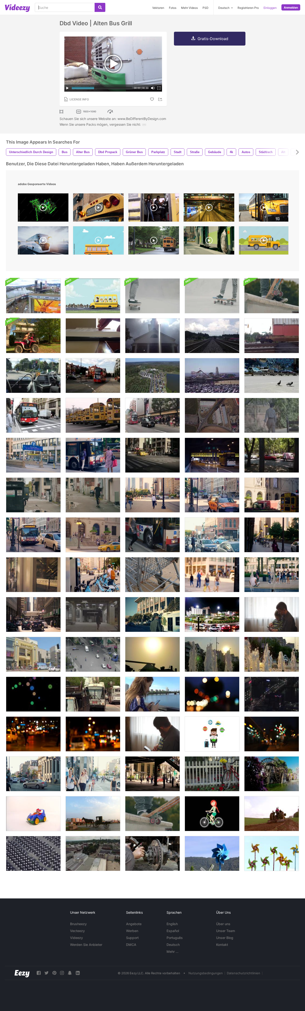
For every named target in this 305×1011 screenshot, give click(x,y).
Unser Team (225, 931)
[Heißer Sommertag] (152, 654)
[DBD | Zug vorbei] (271, 335)
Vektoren (158, 8)
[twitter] (46, 973)
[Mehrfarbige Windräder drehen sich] (271, 853)
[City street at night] (209, 208)
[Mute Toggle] (153, 88)
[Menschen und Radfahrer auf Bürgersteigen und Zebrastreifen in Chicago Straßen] (212, 534)
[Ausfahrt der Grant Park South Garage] (33, 455)
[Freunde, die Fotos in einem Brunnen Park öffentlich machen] (271, 574)
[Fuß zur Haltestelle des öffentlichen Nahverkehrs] (93, 614)
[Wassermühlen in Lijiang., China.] (271, 773)
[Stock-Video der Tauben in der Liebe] (271, 375)
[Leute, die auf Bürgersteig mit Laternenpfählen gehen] (271, 534)
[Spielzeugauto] (33, 813)
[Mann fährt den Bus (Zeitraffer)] (33, 375)
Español (173, 931)
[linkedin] (78, 973)
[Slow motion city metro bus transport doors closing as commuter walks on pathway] (209, 241)
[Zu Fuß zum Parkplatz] (271, 415)
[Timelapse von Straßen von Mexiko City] (271, 455)
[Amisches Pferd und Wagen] (93, 813)
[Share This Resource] (160, 99)
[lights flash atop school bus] (98, 208)
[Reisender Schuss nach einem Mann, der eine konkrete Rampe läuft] (152, 295)
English (172, 924)
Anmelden (291, 7)
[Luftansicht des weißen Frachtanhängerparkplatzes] (33, 853)
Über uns (223, 924)
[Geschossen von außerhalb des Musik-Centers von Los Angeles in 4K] (152, 614)
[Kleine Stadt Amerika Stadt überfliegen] (93, 853)
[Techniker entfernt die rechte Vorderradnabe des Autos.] (152, 853)
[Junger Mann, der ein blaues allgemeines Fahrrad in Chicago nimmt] (93, 574)
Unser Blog (224, 938)
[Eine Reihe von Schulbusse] (93, 415)
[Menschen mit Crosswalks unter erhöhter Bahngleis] (152, 773)
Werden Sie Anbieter (86, 945)
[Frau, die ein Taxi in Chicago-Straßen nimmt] (212, 495)
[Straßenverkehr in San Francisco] (93, 694)
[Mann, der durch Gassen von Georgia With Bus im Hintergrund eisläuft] (93, 495)
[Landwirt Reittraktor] (271, 813)
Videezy (76, 938)
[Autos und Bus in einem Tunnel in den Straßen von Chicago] (212, 455)
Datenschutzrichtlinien (243, 973)
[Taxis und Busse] (152, 455)
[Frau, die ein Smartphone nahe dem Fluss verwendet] (152, 694)
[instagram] (62, 973)
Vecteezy (77, 931)
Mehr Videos (189, 8)
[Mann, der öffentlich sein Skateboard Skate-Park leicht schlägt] (212, 295)
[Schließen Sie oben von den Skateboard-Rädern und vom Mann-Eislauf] (152, 813)
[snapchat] (70, 973)
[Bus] (33, 415)
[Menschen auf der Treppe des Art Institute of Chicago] (93, 534)
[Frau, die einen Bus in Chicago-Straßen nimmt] (152, 534)
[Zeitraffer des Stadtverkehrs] (271, 694)
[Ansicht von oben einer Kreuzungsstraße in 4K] (212, 415)
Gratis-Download (213, 38)
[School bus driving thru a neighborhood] (153, 241)
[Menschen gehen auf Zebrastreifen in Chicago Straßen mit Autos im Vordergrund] (33, 773)
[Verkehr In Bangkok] (93, 654)
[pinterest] (54, 973)
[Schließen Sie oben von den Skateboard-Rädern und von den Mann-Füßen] (271, 295)
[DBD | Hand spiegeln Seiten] (93, 335)
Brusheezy (78, 924)
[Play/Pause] (67, 88)
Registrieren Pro (248, 8)
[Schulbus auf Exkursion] (93, 295)
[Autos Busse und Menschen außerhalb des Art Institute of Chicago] (271, 495)
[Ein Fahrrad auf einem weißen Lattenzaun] (212, 773)
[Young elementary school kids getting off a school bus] (153, 208)
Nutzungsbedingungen (205, 973)
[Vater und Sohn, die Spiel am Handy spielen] (271, 614)
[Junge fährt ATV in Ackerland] (33, 335)
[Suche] (100, 7)
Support (132, 938)
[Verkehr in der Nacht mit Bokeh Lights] (33, 734)
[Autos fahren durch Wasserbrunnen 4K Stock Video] (271, 654)
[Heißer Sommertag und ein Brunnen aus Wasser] (212, 654)
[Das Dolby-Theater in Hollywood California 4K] (33, 654)
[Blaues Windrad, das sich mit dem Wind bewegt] (212, 853)
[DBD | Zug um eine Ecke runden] (212, 335)
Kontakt (222, 945)
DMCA (131, 945)
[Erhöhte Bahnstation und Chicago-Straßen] (33, 614)
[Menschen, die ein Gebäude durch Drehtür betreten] (33, 574)
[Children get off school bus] (263, 208)
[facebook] (39, 973)
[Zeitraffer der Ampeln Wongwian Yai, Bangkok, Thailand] (212, 614)
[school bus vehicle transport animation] (98, 241)
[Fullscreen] (159, 88)
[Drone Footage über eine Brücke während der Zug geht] (33, 295)
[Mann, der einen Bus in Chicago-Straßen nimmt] (93, 455)
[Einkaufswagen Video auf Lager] (152, 574)
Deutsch (173, 945)
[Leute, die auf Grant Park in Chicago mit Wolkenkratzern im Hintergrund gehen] (152, 495)
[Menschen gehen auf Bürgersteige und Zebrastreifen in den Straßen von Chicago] (93, 773)
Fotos (172, 8)
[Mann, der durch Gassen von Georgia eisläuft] (33, 495)
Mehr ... (172, 951)
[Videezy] (17, 8)
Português (175, 938)
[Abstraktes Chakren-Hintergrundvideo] (33, 694)
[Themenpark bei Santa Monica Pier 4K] (212, 375)
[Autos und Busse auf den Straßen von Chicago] (33, 534)
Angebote (134, 924)
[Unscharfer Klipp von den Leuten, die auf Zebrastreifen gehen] (212, 574)
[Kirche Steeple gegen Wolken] (152, 335)
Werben (132, 931)
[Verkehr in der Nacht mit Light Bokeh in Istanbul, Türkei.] (93, 734)
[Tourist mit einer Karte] (212, 734)
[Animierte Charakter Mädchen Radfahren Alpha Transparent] (212, 813)
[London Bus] (93, 375)
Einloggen (270, 8)
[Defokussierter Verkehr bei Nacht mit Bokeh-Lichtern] (271, 734)
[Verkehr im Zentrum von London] (152, 415)
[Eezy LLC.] (22, 973)
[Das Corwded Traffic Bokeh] (212, 694)
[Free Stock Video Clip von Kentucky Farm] (152, 375)
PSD (205, 8)
